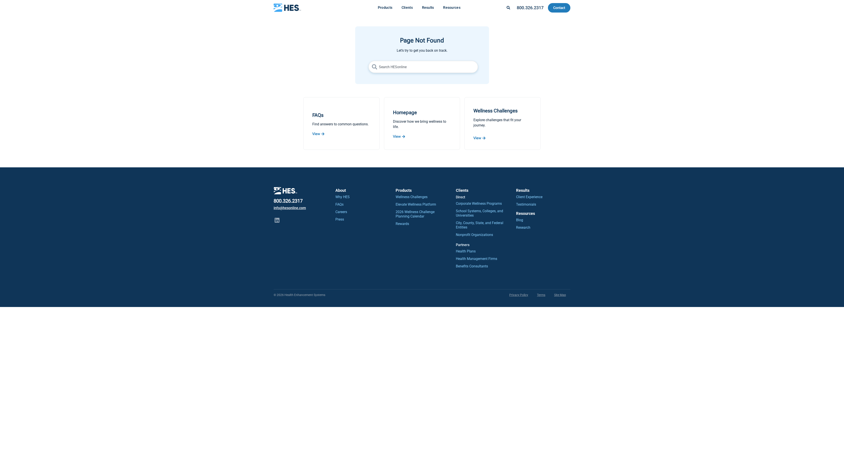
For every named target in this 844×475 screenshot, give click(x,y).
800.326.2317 (530, 7)
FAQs (339, 204)
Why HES (342, 197)
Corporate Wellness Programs (479, 203)
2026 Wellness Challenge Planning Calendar (415, 214)
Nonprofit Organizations (474, 235)
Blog (519, 220)
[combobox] (423, 67)
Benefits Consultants (472, 266)
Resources (451, 7)
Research (523, 227)
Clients (407, 7)
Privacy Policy (518, 295)
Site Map (560, 295)
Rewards (402, 224)
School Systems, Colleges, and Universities (479, 213)
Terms (541, 295)
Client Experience (529, 197)
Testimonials (526, 204)
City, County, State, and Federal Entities (479, 225)
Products (385, 7)
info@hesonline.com (290, 208)
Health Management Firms (476, 259)
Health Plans (466, 251)
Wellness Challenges (411, 197)
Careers (341, 212)
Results (428, 7)
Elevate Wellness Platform (416, 204)
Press (339, 219)
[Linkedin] (277, 220)
